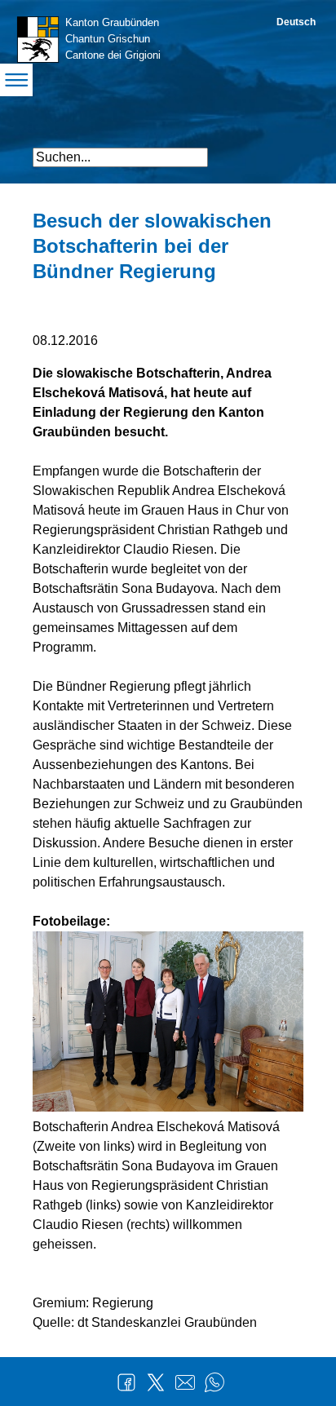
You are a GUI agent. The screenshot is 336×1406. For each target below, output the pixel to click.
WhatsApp (214, 1382)
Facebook (126, 1382)
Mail (185, 1382)
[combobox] (120, 157)
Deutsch (296, 22)
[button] (289, 150)
